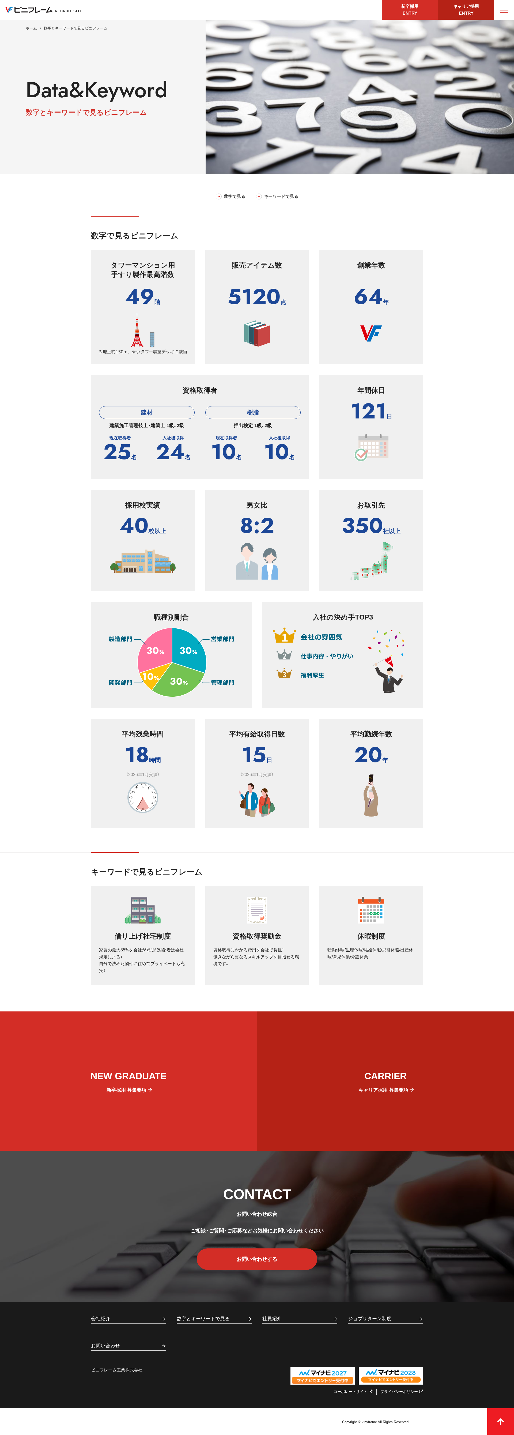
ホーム (31, 28)
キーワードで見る (281, 196)
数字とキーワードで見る (203, 1318)
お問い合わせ (105, 1345)
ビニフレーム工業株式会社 (116, 1370)
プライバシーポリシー (399, 1391)
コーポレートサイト (350, 1391)
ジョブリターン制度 (369, 1318)
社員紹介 (272, 1318)
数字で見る (234, 196)
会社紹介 (100, 1318)
